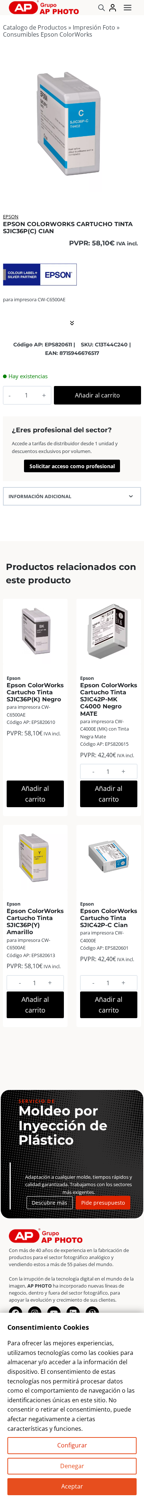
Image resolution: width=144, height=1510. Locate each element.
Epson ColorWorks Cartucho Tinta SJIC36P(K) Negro (35, 692)
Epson (10, 216)
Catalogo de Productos (35, 27)
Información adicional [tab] (39, 496)
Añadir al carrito (97, 395)
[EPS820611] (72, 123)
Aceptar (72, 1486)
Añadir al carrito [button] (35, 793)
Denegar (72, 1466)
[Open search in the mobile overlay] (101, 7)
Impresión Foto (94, 27)
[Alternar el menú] (127, 7)
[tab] (72, 184)
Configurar (72, 1445)
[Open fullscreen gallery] (134, 185)
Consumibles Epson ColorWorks (47, 34)
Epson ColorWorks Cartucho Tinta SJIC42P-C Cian (108, 918)
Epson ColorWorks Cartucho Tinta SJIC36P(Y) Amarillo (35, 921)
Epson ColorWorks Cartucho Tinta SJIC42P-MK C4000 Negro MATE (108, 699)
